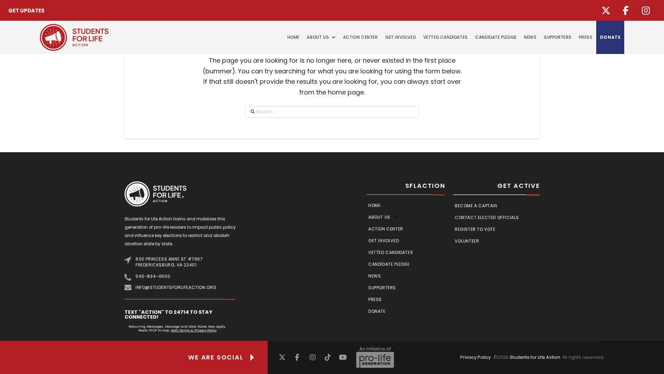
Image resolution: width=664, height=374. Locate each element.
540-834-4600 (153, 276)
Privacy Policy (475, 357)
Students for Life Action (535, 357)
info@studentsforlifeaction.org (176, 287)
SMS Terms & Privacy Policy (193, 330)
